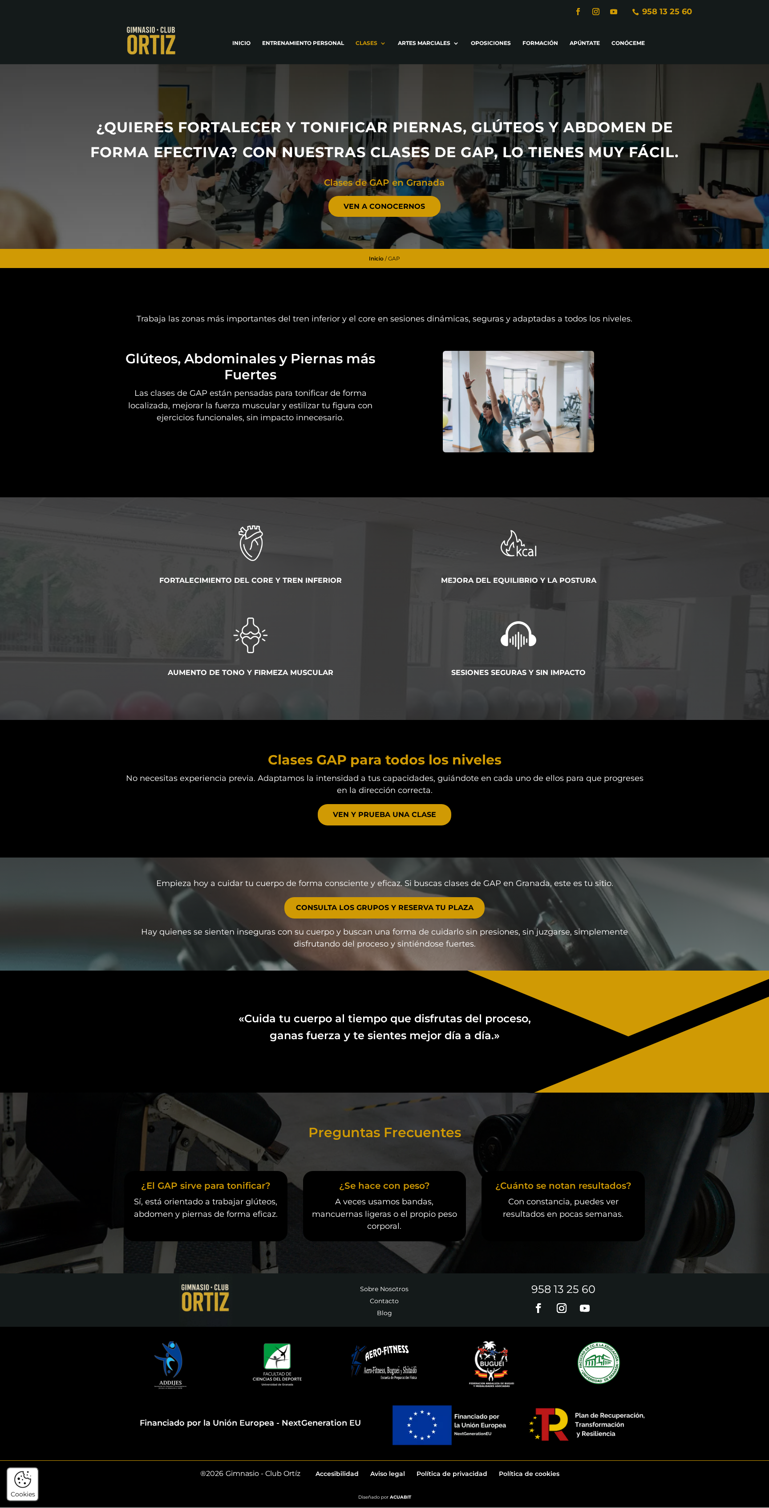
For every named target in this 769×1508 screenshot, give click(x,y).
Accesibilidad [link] (337, 1474)
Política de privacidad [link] (452, 1474)
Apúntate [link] (585, 43)
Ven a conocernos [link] (384, 206)
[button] (760, 1443)
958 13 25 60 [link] (563, 1289)
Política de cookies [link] (529, 1474)
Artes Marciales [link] (424, 43)
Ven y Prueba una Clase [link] (384, 814)
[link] (578, 11)
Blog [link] (384, 1313)
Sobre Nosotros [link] (384, 1289)
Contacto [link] (384, 1301)
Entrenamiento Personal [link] (303, 43)
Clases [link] (366, 43)
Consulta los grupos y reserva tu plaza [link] (385, 907)
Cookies (23, 1494)
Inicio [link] (241, 43)
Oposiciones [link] (491, 43)
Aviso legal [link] (387, 1474)
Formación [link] (540, 43)
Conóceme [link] (628, 43)
